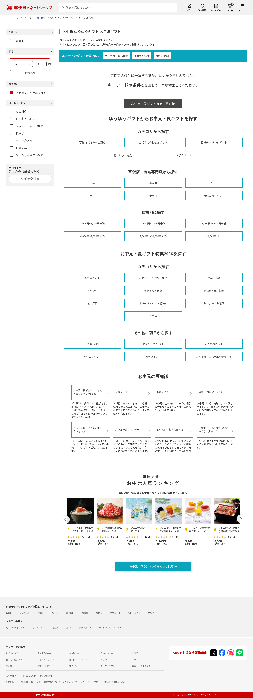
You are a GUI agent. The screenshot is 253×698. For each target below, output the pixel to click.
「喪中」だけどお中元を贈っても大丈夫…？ (213, 430)
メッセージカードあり (29, 126)
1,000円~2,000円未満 (92, 223)
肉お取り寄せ (75, 653)
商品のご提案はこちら (114, 681)
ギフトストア (38, 627)
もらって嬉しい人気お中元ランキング (87, 430)
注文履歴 (202, 10)
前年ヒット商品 (123, 155)
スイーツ (73, 665)
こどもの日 (25, 612)
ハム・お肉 (214, 277)
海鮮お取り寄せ (45, 653)
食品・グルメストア (61, 627)
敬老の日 (70, 612)
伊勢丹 (153, 195)
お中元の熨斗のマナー (127, 429)
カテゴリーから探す (116, 56)
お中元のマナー (165, 392)
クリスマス (115, 612)
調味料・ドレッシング (79, 659)
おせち (99, 612)
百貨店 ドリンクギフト (214, 142)
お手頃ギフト (183, 155)
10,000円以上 (214, 236)
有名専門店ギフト (214, 195)
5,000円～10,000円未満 (153, 236)
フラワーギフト (108, 665)
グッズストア (85, 627)
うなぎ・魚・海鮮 (214, 290)
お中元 (55, 612)
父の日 (41, 612)
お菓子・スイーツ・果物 (153, 277)
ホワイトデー (154, 612)
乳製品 (135, 653)
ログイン (190, 10)
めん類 (9, 665)
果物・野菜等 (107, 653)
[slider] (9, 58)
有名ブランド (153, 357)
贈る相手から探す (153, 344)
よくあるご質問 (29, 675)
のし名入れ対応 (25, 119)
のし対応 (21, 111)
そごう (214, 183)
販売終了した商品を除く (31, 93)
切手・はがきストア (15, 627)
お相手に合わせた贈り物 (153, 142)
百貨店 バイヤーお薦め (92, 142)
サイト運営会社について (29, 681)
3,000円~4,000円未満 (214, 223)
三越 (92, 183)
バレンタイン (134, 612)
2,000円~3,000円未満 (153, 223)
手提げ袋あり (24, 141)
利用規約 (10, 681)
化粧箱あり (23, 148)
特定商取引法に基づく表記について (60, 681)
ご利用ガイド (12, 675)
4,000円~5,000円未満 (92, 236)
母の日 (9, 612)
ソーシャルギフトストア (110, 627)
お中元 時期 (162, 56)
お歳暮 (85, 612)
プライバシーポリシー (90, 681)
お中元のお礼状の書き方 (170, 429)
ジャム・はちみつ (46, 659)
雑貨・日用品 (44, 665)
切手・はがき (12, 653)
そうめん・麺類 (153, 290)
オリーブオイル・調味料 (153, 303)
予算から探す (142, 56)
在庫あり (21, 41)
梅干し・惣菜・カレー (16, 659)
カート (230, 10)
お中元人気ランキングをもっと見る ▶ (153, 566)
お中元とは (121, 392)
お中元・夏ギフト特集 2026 (80, 56)
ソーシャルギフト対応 (29, 155)
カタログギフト (92, 357)
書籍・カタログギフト (142, 665)
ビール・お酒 (92, 277)
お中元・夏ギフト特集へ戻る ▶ (153, 103)
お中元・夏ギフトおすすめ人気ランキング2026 (87, 392)
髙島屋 (153, 183)
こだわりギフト (214, 344)
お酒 (134, 659)
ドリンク (92, 290)
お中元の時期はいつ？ (211, 392)
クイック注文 (216, 10)
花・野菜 (92, 303)
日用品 (153, 316)
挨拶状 (20, 133)
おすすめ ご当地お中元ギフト (214, 357)
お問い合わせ (46, 675)
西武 (92, 195)
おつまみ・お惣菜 (214, 303)
